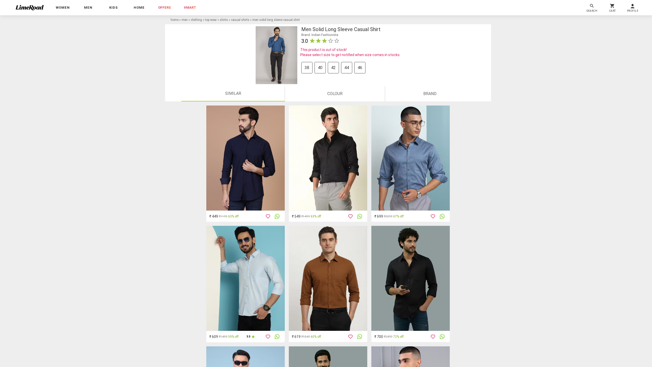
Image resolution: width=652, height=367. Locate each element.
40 (320, 67)
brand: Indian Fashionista (319, 35)
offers (164, 7)
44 (346, 67)
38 (307, 67)
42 (333, 67)
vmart (190, 7)
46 (360, 67)
